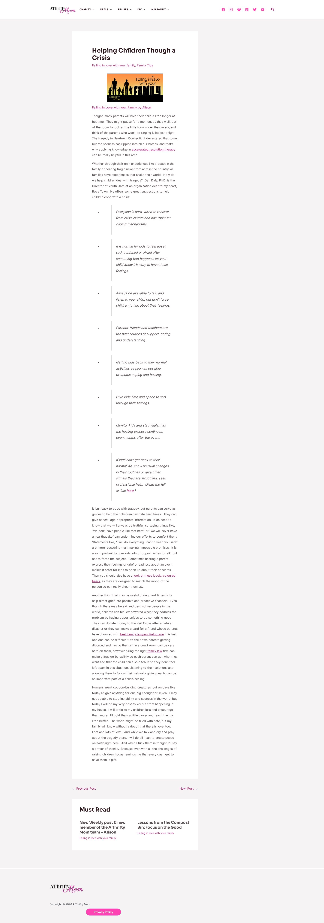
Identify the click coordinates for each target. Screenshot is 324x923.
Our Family (158, 9)
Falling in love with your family (113, 65)
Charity (85, 9)
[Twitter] (254, 9)
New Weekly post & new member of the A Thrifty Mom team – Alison (102, 827)
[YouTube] (262, 9)
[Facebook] (223, 9)
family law (154, 651)
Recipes (123, 9)
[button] (92, 9)
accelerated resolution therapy (153, 149)
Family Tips (145, 65)
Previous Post (84, 788)
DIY (139, 9)
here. (130, 491)
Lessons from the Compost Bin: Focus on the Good (163, 825)
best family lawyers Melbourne (142, 634)
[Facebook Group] (239, 9)
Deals (104, 9)
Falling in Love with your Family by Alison (121, 107)
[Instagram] (231, 9)
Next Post (189, 788)
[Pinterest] (247, 9)
